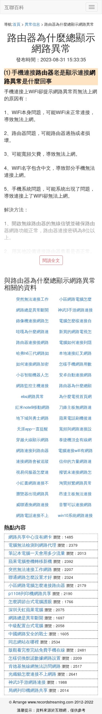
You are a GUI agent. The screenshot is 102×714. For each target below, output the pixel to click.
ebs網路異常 (32, 396)
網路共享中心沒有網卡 (30, 537)
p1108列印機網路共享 (29, 593)
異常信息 (32, 24)
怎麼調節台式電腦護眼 (30, 601)
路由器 (45, 72)
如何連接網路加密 (32, 364)
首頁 (16, 24)
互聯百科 (14, 7)
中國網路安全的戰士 (28, 633)
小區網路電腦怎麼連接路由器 (36, 585)
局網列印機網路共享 (28, 690)
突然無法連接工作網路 (30, 569)
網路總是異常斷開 (32, 310)
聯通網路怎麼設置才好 (30, 577)
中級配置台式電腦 (25, 625)
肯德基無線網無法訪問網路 (34, 666)
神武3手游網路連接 (75, 310)
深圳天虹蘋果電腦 (25, 609)
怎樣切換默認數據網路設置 (34, 658)
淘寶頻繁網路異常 (75, 483)
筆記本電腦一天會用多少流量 (36, 553)
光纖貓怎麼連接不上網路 (32, 674)
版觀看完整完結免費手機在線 (36, 650)
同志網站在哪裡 (23, 642)
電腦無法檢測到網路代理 (32, 545)
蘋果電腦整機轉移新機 (30, 561)
